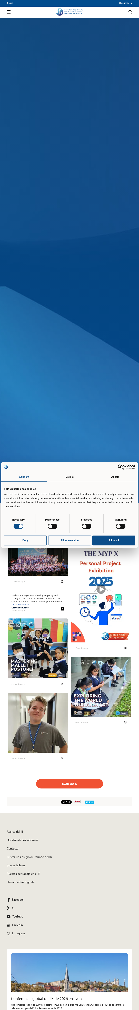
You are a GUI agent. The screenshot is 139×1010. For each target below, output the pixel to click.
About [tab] (115, 476)
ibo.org (10, 3)
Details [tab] (69, 476)
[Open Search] (130, 12)
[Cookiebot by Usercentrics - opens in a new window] (120, 467)
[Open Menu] (9, 12)
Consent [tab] (24, 476)
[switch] (52, 526)
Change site (124, 3)
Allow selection (70, 540)
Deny (25, 540)
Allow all (114, 540)
